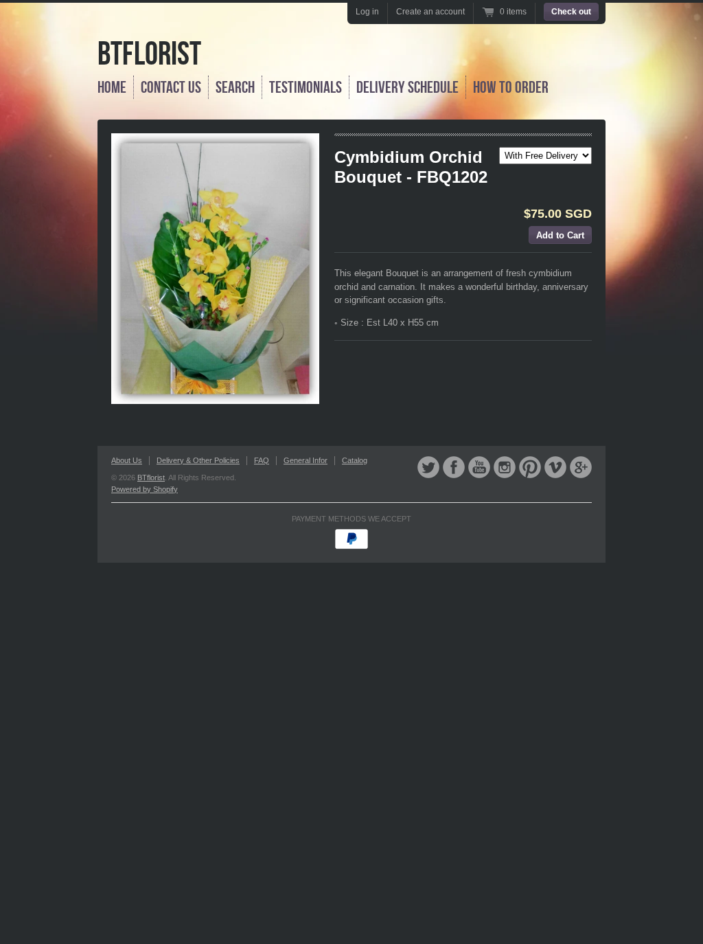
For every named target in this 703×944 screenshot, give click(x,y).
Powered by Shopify (144, 489)
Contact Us (171, 87)
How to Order (511, 87)
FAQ (261, 460)
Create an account (430, 11)
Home (111, 87)
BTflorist (149, 53)
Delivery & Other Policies (198, 460)
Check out (571, 11)
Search (235, 87)
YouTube (479, 467)
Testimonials (305, 87)
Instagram (505, 467)
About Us (126, 460)
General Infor (305, 460)
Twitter (428, 467)
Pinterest (530, 467)
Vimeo (555, 467)
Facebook (454, 467)
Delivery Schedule (407, 87)
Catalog (354, 460)
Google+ (581, 467)
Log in (367, 11)
